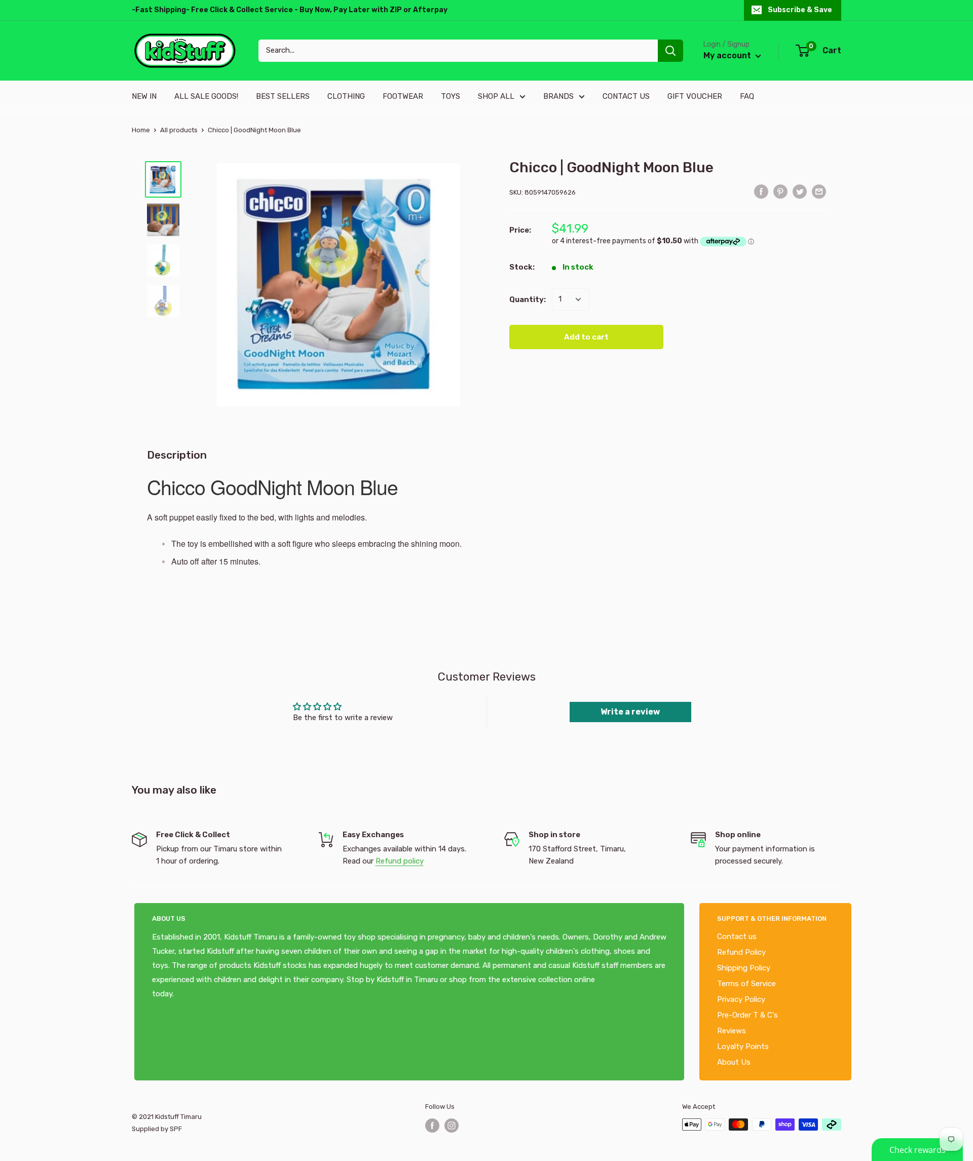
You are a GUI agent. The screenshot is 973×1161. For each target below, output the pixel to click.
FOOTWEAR (403, 96)
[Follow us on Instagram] (451, 1125)
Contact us (737, 936)
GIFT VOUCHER (694, 96)
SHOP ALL (496, 96)
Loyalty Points (743, 1046)
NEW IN (144, 96)
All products (179, 130)
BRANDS (558, 96)
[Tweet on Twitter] (800, 191)
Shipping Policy (743, 967)
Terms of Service (746, 983)
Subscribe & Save (800, 10)
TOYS (450, 96)
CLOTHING (346, 96)
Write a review (630, 712)
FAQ (747, 96)
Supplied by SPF (157, 1129)
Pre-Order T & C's (747, 1015)
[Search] (670, 51)
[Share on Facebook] (761, 191)
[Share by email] (819, 191)
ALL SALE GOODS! (206, 96)
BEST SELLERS (283, 96)
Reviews (731, 1030)
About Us (734, 1062)
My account (728, 55)
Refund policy (400, 861)
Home (141, 130)
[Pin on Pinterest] (780, 191)
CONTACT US (626, 96)
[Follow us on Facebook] (432, 1125)
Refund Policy (741, 952)
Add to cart (586, 337)
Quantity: (527, 299)
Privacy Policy (741, 999)
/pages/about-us (204, 993)
